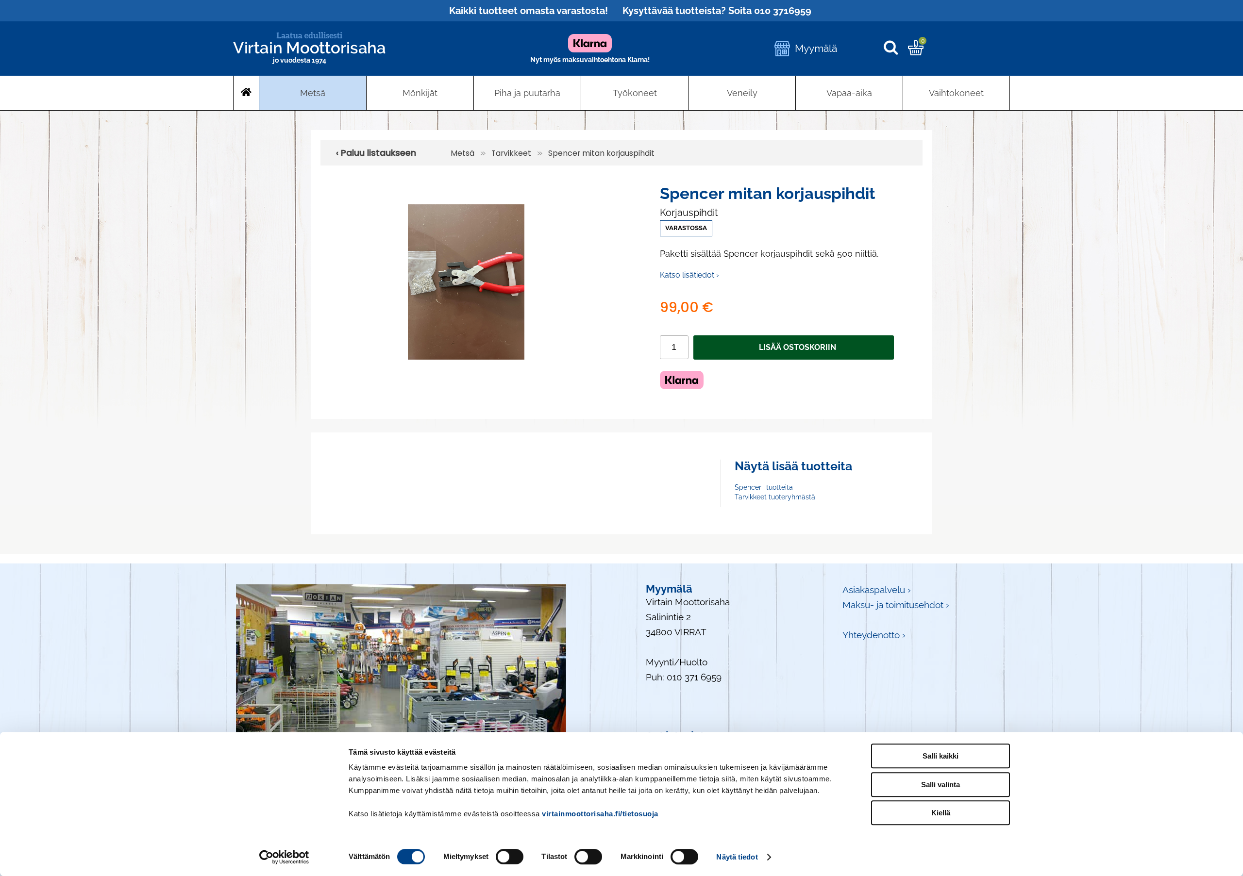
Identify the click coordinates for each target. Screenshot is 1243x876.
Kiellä (940, 813)
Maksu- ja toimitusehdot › (895, 605)
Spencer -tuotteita (764, 487)
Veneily (742, 93)
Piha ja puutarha (527, 93)
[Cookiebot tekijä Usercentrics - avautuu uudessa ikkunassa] (284, 857)
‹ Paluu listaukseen (376, 153)
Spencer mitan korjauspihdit (601, 153)
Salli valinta (940, 784)
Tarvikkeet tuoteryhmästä (775, 497)
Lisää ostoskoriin (797, 347)
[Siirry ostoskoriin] (916, 52)
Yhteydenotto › (874, 635)
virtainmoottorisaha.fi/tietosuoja (600, 814)
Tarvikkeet (511, 153)
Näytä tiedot (736, 857)
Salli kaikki (940, 756)
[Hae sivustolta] (895, 48)
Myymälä (816, 48)
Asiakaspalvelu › (876, 589)
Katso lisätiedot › (689, 275)
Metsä (312, 93)
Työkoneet (635, 93)
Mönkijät (420, 93)
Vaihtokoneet (956, 93)
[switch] (509, 856)
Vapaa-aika (849, 93)
